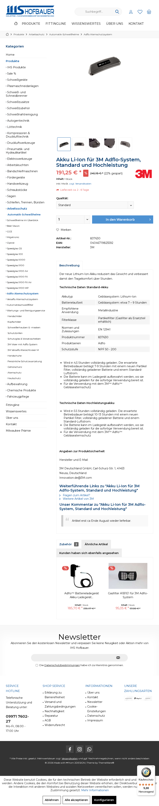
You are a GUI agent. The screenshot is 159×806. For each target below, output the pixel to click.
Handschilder (14, 316)
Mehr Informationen (95, 790)
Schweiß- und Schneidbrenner (16, 93)
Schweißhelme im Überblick (22, 220)
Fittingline (12, 405)
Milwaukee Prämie (18, 430)
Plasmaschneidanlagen (22, 86)
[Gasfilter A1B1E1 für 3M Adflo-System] (128, 575)
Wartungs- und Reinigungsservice (25, 310)
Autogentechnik (17, 120)
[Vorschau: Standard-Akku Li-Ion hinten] (79, 144)
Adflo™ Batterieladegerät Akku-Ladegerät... (81, 595)
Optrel (10, 242)
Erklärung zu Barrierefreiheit (55, 695)
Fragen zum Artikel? (76, 495)
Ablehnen (52, 800)
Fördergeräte (15, 177)
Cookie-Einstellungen (96, 709)
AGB (48, 720)
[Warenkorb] (149, 12)
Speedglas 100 (14, 254)
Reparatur (51, 715)
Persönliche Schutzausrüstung (24, 361)
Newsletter (94, 702)
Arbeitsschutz (16, 208)
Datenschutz (96, 715)
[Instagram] (79, 749)
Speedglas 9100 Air (17, 271)
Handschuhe (14, 355)
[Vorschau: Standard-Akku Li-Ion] (64, 144)
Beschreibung (69, 265)
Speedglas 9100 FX (17, 276)
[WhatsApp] (89, 749)
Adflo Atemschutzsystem (22, 293)
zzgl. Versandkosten (80, 183)
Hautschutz (14, 378)
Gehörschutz (14, 366)
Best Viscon (13, 225)
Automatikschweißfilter (19, 304)
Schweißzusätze (17, 102)
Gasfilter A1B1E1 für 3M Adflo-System (128, 595)
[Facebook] (70, 749)
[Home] (16, 24)
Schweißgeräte (17, 80)
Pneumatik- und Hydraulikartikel (17, 150)
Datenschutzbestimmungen (62, 665)
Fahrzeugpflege (17, 396)
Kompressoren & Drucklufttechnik (18, 134)
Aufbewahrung (16, 384)
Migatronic (12, 237)
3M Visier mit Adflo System (22, 344)
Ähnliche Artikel (96, 544)
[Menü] (152, 767)
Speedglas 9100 (15, 265)
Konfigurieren (104, 800)
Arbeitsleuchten (17, 165)
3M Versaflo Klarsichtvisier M (23, 350)
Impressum (95, 720)
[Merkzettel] (140, 12)
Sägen (11, 196)
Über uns (12, 418)
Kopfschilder (14, 321)
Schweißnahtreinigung (22, 114)
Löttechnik (14, 127)
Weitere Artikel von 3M (78, 498)
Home (10, 54)
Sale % (11, 73)
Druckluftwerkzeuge (20, 143)
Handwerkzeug (17, 183)
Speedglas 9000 (15, 259)
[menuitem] (149, 12)
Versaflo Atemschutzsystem (22, 299)
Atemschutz (14, 372)
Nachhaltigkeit (54, 711)
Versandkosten (70, 758)
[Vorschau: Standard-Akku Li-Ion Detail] (94, 144)
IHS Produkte (16, 67)
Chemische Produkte (21, 390)
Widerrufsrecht (55, 725)
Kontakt (11, 424)
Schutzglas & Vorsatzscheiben (24, 338)
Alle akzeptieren (76, 800)
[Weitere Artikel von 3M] (143, 174)
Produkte (12, 61)
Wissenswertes (16, 411)
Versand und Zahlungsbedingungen (60, 704)
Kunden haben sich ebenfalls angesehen (89, 553)
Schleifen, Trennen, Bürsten (25, 202)
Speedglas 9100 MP (17, 287)
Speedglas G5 (14, 248)
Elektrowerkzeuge (19, 159)
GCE (9, 231)
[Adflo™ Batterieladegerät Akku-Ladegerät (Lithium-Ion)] (81, 575)
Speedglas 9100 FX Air (19, 282)
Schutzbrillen (14, 333)
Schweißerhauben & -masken (23, 327)
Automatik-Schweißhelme (24, 214)
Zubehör (68, 544)
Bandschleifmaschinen (22, 171)
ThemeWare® (106, 762)
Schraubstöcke (16, 190)
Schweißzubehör (18, 108)
